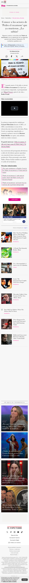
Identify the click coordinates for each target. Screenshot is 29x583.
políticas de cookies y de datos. (10, 581)
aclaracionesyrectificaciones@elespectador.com (14, 567)
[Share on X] (16, 56)
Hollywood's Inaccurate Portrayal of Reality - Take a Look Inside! (20, 336)
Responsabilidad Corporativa (14, 547)
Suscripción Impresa (14, 537)
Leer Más (14, 199)
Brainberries (16, 241)
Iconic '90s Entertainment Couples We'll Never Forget (20, 280)
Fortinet (15, 267)
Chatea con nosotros (15, 542)
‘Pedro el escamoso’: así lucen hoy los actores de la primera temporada (14, 184)
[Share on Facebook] (11, 56)
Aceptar (25, 579)
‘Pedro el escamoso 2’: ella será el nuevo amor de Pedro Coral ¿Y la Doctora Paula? (13, 177)
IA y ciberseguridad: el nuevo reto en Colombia (20, 264)
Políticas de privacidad (14, 551)
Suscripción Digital (14, 540)
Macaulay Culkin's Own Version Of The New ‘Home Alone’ (20, 295)
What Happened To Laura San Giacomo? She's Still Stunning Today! (19, 322)
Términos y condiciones (14, 549)
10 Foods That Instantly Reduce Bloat (20, 249)
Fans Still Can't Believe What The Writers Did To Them (14, 310)
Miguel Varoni (8, 92)
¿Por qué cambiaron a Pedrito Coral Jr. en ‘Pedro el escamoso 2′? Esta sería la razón (14, 170)
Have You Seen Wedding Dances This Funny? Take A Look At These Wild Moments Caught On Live (20, 236)
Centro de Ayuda (14, 552)
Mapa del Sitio (14, 535)
